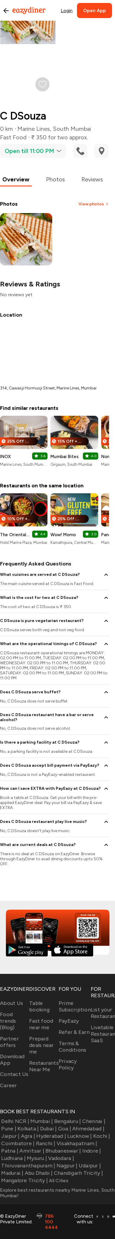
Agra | (28, 1136)
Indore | (91, 1151)
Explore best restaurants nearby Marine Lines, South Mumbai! (57, 1192)
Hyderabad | (51, 1136)
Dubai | (48, 1128)
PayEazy (69, 1021)
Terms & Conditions (72, 1046)
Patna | (9, 1151)
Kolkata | (28, 1128)
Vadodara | (61, 1158)
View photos (91, 204)
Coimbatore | (17, 1143)
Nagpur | (67, 1165)
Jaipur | (10, 1136)
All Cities (58, 1180)
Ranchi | (45, 1143)
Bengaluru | (67, 1121)
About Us (11, 1003)
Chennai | (93, 1121)
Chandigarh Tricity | (78, 1173)
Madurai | (12, 1173)
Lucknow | (79, 1136)
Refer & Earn (74, 1032)
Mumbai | (41, 1121)
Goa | (64, 1128)
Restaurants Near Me (44, 1066)
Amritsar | (31, 1151)
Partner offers (9, 1041)
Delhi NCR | (15, 1121)
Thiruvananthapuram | (28, 1165)
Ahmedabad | (88, 1128)
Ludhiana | (13, 1158)
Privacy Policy (68, 1064)
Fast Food (13, 137)
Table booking (39, 1006)
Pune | (8, 1128)
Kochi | (101, 1136)
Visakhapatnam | (77, 1143)
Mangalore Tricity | (24, 1180)
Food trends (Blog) (8, 1021)
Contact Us (14, 1074)
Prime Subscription (75, 1006)
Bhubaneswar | (63, 1151)
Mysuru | (37, 1158)
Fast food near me (41, 1024)
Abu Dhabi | (39, 1173)
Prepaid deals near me (41, 1045)
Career (8, 1085)
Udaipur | (90, 1165)
